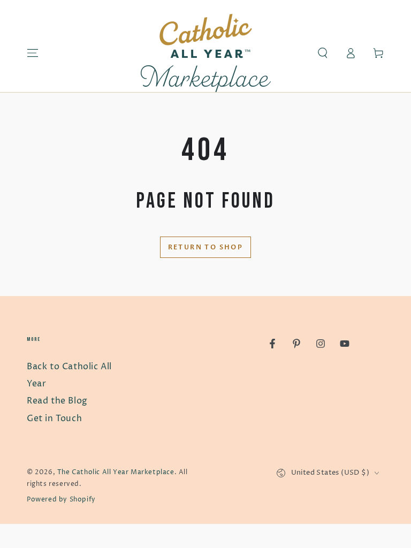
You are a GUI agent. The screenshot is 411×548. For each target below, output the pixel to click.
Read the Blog (57, 401)
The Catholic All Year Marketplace (115, 472)
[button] (323, 53)
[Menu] (33, 53)
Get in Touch (54, 418)
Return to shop (205, 247)
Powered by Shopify (61, 499)
